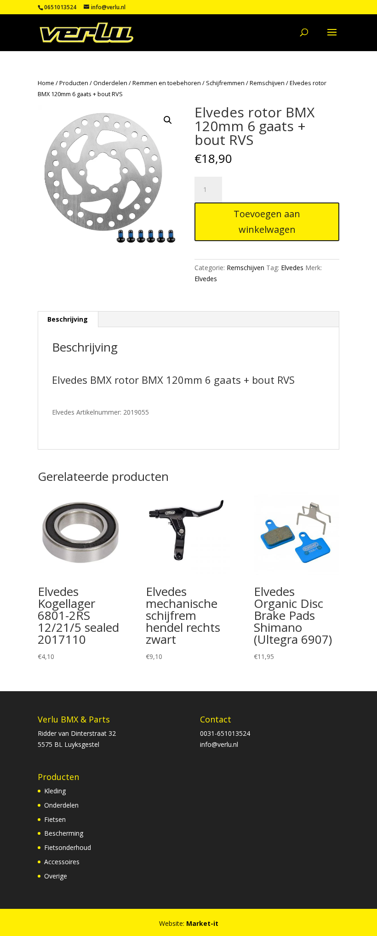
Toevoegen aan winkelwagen (267, 222)
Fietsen (55, 819)
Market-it (202, 923)
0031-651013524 (225, 733)
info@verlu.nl (219, 744)
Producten (73, 83)
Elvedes (292, 267)
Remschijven (267, 83)
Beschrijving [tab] (67, 319)
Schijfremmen (225, 83)
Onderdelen (110, 83)
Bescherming (63, 833)
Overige (55, 876)
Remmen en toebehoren (166, 83)
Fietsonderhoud (67, 847)
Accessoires (62, 861)
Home (46, 83)
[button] (168, 120)
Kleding (55, 790)
